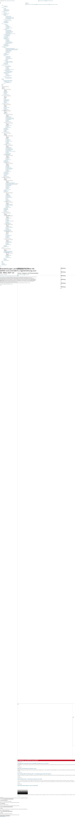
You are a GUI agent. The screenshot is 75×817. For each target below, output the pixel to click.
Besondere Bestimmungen (7, 34)
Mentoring (7, 59)
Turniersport (5, 24)
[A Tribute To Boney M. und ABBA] (53, 4)
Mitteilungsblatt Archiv (8, 82)
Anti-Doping (7, 28)
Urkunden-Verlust (8, 52)
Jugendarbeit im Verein (6, 70)
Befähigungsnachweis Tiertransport (8, 80)
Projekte (5, 76)
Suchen (5, 90)
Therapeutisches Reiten (9, 75)
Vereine (5, 15)
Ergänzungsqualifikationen (9, 58)
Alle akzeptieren (8, 815)
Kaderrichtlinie (7, 40)
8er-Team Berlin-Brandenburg (9, 42)
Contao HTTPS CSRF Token (4, 800)
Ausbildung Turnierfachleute (9, 61)
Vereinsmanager (6, 63)
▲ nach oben (1, 797)
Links (4, 83)
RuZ (2, 85)
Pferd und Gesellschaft (6, 13)
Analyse (2, 806)
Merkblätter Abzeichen (8, 50)
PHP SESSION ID (3, 803)
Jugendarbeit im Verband (7, 65)
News (2, 5)
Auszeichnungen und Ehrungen (10, 69)
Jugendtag (7, 67)
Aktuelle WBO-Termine (8, 30)
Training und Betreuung (9, 43)
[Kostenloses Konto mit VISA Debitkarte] (31, 4)
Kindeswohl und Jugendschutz (7, 72)
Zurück (1, 285)
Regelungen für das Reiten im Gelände (10, 33)
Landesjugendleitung (8, 66)
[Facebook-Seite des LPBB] (41, 0)
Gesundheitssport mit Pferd (9, 32)
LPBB (2, 7)
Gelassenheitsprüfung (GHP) (9, 31)
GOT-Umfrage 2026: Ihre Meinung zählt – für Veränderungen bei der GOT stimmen (34, 773)
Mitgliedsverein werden (8, 16)
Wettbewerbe (7, 68)
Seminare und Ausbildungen (9, 71)
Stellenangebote (6, 6)
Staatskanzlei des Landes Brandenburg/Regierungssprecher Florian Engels (9, 275)
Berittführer (5, 53)
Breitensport (5, 29)
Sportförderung (6, 38)
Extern (1, 811)
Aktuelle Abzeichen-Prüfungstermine (10, 48)
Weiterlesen (19, 771)
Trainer (5, 55)
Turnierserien (7, 27)
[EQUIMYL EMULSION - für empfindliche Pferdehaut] (42, 4)
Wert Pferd (3, 11)
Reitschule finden (6, 14)
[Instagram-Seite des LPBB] (49, 0)
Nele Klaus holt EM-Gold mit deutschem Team (27, 768)
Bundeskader (7, 39)
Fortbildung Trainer (8, 57)
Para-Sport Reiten (6, 37)
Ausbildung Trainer (8, 56)
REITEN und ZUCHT (6, 94)
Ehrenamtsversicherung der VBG (10, 18)
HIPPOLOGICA (6, 44)
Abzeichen (5, 47)
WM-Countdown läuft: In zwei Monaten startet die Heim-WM (30, 779)
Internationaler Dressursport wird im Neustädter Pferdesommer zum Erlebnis (33, 763)
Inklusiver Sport (6, 36)
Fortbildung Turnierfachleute (9, 62)
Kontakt (5, 8)
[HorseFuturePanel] (26, 274)
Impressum (5, 101)
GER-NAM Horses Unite (9, 78)
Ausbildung (3, 46)
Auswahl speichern (2, 815)
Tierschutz (5, 12)
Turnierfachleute (6, 60)
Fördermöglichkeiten (8, 19)
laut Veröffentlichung (2, 277)
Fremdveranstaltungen (6, 45)
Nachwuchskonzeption (8, 41)
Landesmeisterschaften (7, 35)
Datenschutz (5, 93)
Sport (2, 23)
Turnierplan (7, 25)
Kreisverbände (6, 21)
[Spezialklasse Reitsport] (21, 274)
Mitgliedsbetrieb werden (9, 20)
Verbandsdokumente (6, 9)
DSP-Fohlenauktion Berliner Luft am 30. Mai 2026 (28, 785)
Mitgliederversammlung (6, 10)
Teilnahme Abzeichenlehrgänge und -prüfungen (11, 49)
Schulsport (7, 74)
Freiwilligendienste (6, 64)
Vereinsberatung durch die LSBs (10, 17)
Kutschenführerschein (8, 51)
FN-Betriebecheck (6, 22)
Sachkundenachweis (6, 54)
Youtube (2, 812)
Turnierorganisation (8, 26)
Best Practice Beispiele (9, 77)
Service (3, 79)
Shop (2, 84)
